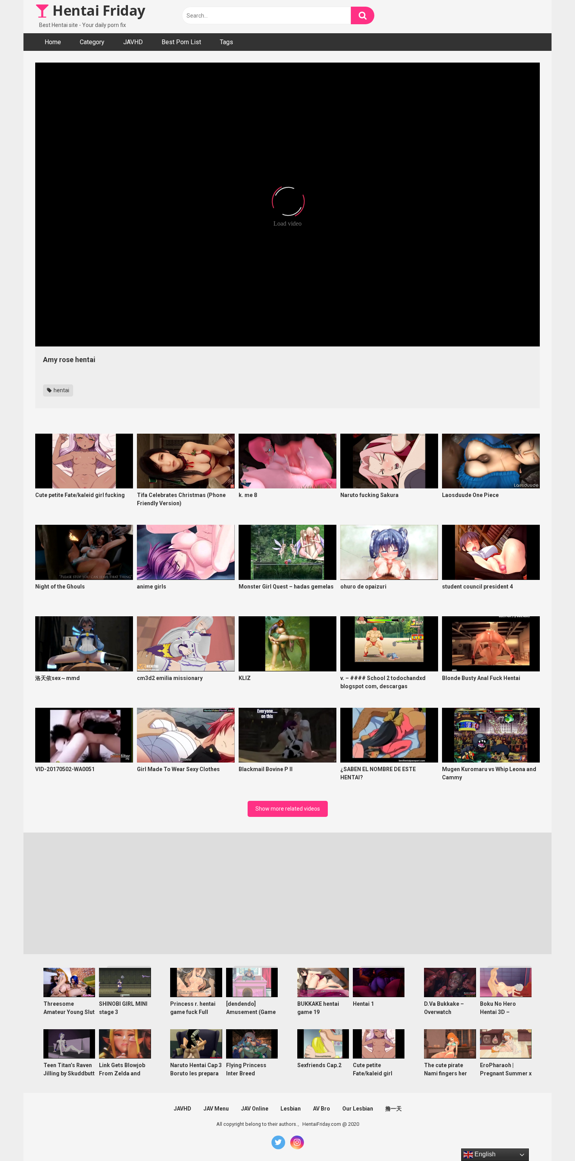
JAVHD (133, 42)
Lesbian (290, 1108)
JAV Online (254, 1108)
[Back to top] (548, 1137)
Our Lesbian (357, 1108)
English (484, 1154)
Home (53, 42)
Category (92, 42)
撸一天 (393, 1108)
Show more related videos (287, 809)
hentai (60, 390)
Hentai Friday (97, 10)
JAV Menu (216, 1108)
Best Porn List (181, 42)
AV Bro (321, 1108)
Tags (226, 42)
